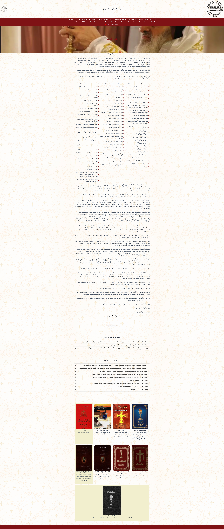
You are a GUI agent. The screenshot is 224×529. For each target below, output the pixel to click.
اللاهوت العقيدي (84, 19)
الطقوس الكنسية (101, 22)
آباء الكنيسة (82, 22)
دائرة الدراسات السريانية (145, 19)
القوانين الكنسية (112, 22)
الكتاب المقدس (94, 19)
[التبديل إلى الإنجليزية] (108, 24)
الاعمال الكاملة (114, 24)
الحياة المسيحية (151, 22)
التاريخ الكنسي (91, 22)
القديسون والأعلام (73, 19)
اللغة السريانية (73, 22)
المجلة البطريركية (105, 19)
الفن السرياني (141, 22)
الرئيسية (154, 19)
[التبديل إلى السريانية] (106, 24)
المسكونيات (121, 22)
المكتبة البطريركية (116, 19)
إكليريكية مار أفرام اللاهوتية (130, 19)
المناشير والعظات (131, 22)
